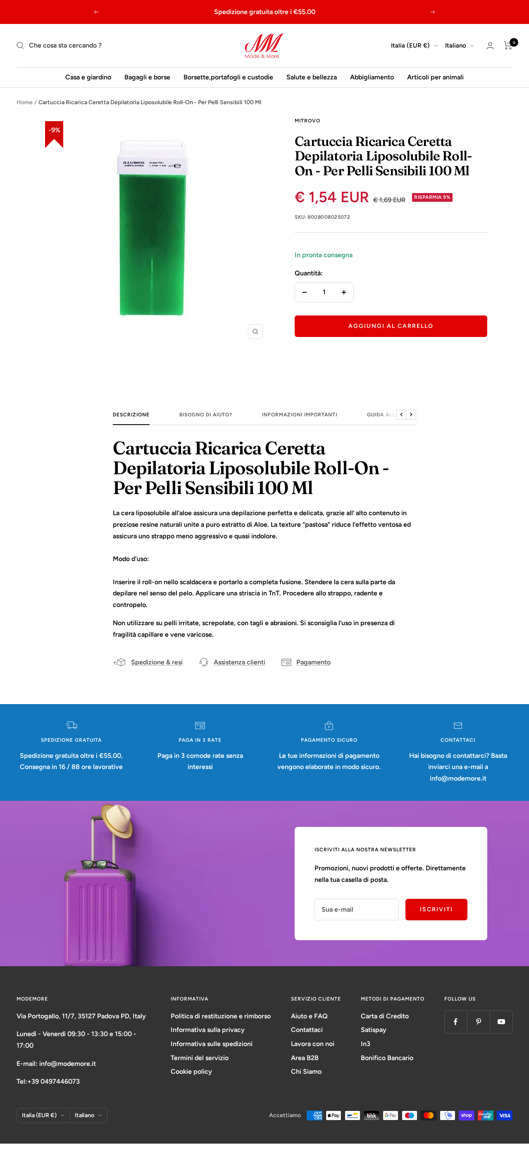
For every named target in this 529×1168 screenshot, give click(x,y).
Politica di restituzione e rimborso (221, 1016)
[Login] (490, 45)
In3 (365, 1044)
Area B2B (305, 1058)
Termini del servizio (200, 1058)
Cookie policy (191, 1071)
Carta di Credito (385, 1016)
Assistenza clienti (239, 662)
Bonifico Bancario (387, 1058)
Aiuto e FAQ (309, 1016)
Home (25, 102)
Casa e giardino (88, 77)
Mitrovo (307, 121)
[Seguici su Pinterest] (478, 1021)
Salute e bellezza (311, 77)
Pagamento (313, 662)
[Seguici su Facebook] (455, 1021)
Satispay (373, 1030)
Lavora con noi (312, 1044)
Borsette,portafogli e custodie (228, 77)
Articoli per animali (435, 77)
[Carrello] (508, 45)
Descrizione (131, 415)
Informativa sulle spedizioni (212, 1044)
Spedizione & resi (157, 662)
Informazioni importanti (299, 415)
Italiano (455, 45)
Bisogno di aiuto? (205, 415)
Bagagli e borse (147, 77)
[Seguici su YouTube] (501, 1021)
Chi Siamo (306, 1071)
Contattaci (307, 1030)
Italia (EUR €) (410, 45)
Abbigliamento (372, 77)
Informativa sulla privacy (208, 1030)
